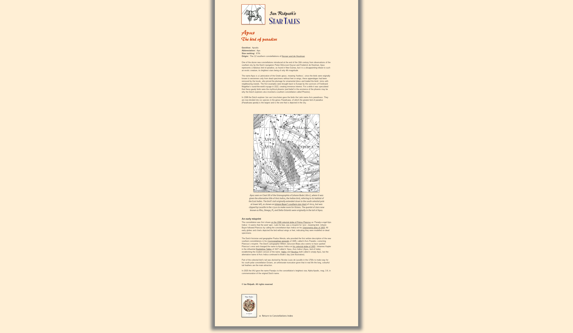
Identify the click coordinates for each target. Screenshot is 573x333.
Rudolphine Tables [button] (264, 249)
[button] (314, 228)
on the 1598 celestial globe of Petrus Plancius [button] (291, 222)
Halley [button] (284, 252)
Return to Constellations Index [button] (277, 315)
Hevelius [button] (294, 252)
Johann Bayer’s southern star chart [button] (290, 204)
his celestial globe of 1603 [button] (304, 246)
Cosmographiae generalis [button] (278, 241)
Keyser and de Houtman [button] (293, 56)
